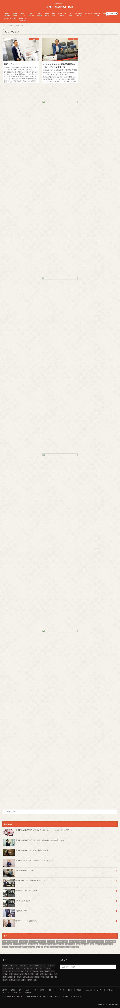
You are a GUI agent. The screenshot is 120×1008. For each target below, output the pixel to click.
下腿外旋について (22, 911)
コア (44, 941)
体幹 (22, 14)
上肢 (31, 14)
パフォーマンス (110, 941)
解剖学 (65, 947)
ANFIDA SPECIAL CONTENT (62, 996)
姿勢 (62, 944)
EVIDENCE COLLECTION (45, 996)
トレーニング (62, 14)
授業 (73, 944)
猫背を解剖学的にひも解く (25, 870)
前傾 (40, 944)
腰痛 (33, 947)
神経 (96, 944)
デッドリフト (81, 941)
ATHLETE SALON (6, 996)
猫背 (78, 944)
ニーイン (100, 941)
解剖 (59, 947)
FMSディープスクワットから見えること (30, 880)
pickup (5, 941)
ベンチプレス (7, 944)
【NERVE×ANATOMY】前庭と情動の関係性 (31, 850)
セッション (88, 13)
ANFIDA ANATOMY (60, 7)
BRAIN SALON (77, 996)
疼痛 (82, 944)
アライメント (23, 941)
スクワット (50, 941)
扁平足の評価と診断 (22, 901)
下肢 (39, 14)
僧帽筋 (35, 944)
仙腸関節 (24, 944)
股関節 (15, 14)
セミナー (97, 14)
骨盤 (53, 14)
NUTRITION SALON (19, 996)
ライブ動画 (78, 14)
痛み (87, 944)
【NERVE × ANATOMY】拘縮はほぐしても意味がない (35, 860)
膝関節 (47, 14)
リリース (16, 944)
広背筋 (68, 944)
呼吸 (51, 944)
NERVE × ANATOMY (10, 18)
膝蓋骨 (47, 947)
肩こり (5, 947)
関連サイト (22, 19)
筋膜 (101, 944)
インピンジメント (35, 941)
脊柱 (28, 947)
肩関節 (7, 14)
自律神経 (53, 947)
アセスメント (13, 941)
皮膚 (92, 944)
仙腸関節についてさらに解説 (26, 891)
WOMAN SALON (31, 996)
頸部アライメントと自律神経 (26, 921)
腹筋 (37, 947)
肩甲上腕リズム (14, 947)
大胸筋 (57, 944)
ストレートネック (62, 941)
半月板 (46, 944)
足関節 (71, 947)
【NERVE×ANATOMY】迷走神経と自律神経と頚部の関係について (39, 840)
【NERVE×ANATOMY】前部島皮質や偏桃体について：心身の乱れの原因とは (44, 830)
